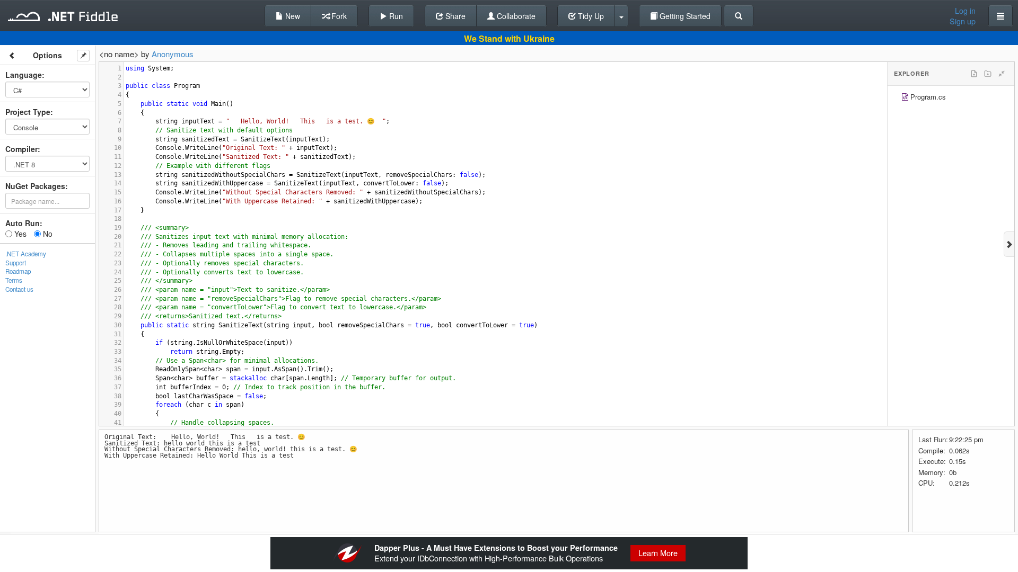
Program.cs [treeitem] (928, 97)
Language (23, 74)
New (291, 16)
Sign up (963, 21)
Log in (965, 10)
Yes (19, 233)
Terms (13, 280)
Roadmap (18, 271)
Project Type (27, 111)
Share (454, 16)
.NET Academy (25, 253)
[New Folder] (987, 73)
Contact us (19, 289)
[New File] (974, 73)
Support (15, 262)
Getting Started (683, 16)
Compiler (21, 149)
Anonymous (173, 53)
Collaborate (515, 16)
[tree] (951, 98)
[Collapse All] (1001, 73)
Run (395, 16)
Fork (338, 16)
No (46, 233)
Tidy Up (590, 16)
